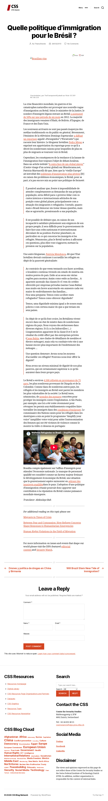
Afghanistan (11, 736)
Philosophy (31, 767)
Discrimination (24, 744)
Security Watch (44, 550)
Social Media (22, 770)
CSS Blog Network (19, 795)
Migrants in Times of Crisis (37, 517)
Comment (27, 602)
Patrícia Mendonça (56, 254)
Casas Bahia (32, 338)
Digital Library (13, 689)
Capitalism (47, 737)
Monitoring (23, 761)
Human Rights (11, 752)
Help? (75, 693)
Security (9, 770)
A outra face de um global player (66, 164)
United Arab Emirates (17, 773)
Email (57, 623)
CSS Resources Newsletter (18, 714)
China (8, 740)
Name (26, 623)
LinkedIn (60, 751)
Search (62, 693)
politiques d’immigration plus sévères (60, 174)
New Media (33, 761)
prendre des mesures (50, 396)
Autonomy (31, 737)
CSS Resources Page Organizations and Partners (28, 694)
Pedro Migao (75, 142)
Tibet (47, 770)
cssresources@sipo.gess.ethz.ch (70, 725)
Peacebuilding (18, 767)
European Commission (13, 748)
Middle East (11, 761)
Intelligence (29, 753)
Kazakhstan (46, 756)
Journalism (35, 756)
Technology (37, 770)
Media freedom (34, 758)
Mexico (45, 758)
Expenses (7, 750)
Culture (42, 741)
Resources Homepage (16, 684)
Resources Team (14, 709)
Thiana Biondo (40, 44)
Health (38, 750)
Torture (6, 773)
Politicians (40, 767)
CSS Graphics (13, 704)
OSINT (6, 767)
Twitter (59, 741)
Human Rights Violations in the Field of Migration (49, 531)
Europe (43, 743)
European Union (34, 747)
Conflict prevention (22, 741)
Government (27, 750)
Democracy (11, 743)
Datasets (11, 699)
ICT (22, 753)
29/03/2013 (56, 44)
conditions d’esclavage (69, 409)
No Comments (72, 44)
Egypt (34, 743)
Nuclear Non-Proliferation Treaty (33, 764)
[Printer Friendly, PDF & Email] (78, 55)
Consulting (35, 741)
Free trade (15, 750)
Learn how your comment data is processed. (56, 654)
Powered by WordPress (41, 795)
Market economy (10, 758)
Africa (23, 736)
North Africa (44, 761)
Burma (39, 737)
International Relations (17, 755)
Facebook (60, 746)
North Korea (11, 764)
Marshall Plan (21, 758)
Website (26, 634)
